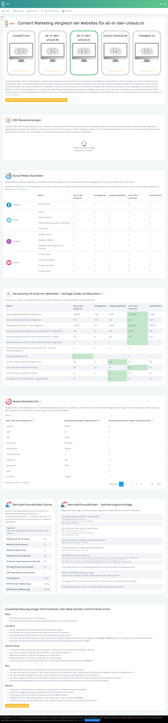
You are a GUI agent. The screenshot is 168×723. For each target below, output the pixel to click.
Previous (113, 484)
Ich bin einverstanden (92, 720)
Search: (8, 415)
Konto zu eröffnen (12, 95)
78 (152, 484)
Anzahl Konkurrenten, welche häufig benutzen (130, 421)
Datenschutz (78, 720)
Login (164, 4)
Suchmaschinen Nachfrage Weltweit (81, 421)
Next (159, 484)
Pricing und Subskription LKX (17, 706)
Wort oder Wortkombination (19, 421)
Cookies (14, 718)
